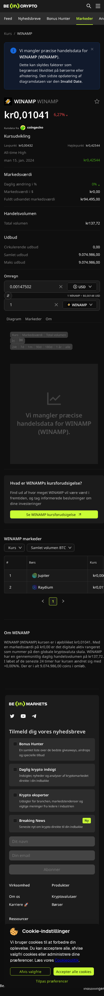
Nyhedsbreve (29, 18)
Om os (14, 896)
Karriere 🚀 (18, 904)
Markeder (84, 18)
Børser (57, 904)
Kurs (8, 33)
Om (49, 318)
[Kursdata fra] (31, 128)
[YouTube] (23, 716)
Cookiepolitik (67, 960)
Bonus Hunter (58, 18)
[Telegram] (34, 716)
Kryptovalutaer (64, 896)
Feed (8, 18)
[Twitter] (12, 716)
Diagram (14, 318)
